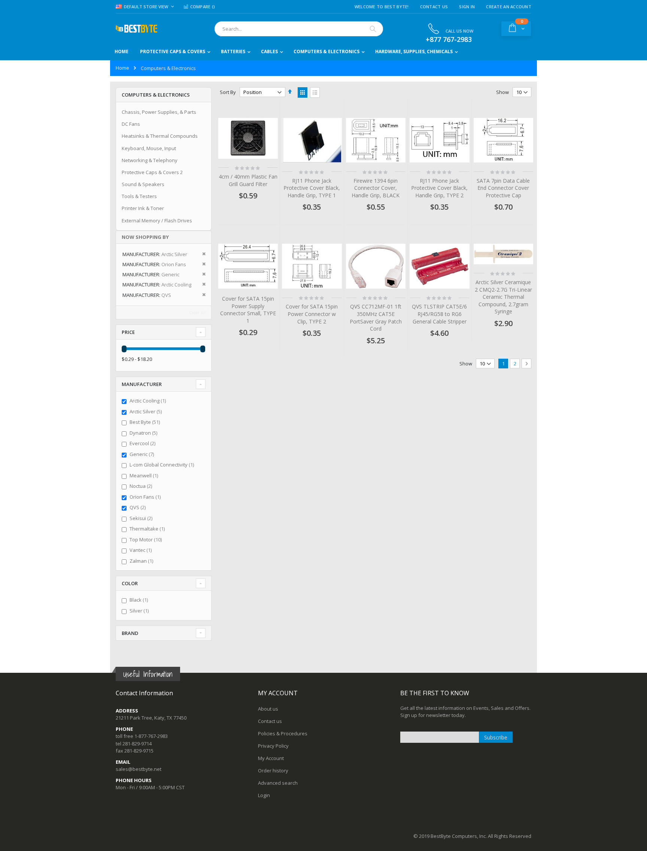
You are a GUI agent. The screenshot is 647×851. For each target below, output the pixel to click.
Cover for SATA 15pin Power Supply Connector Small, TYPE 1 (248, 309)
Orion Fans (146, 496)
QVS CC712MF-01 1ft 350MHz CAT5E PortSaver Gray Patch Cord (376, 317)
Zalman (142, 560)
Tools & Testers (139, 196)
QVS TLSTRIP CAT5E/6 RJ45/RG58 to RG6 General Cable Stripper (439, 314)
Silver (140, 610)
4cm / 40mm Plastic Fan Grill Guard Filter (248, 180)
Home (122, 67)
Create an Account (508, 6)
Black (140, 599)
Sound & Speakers (143, 184)
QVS (139, 507)
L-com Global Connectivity (163, 464)
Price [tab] (128, 332)
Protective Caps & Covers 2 (152, 172)
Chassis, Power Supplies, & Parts (159, 112)
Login (264, 795)
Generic (143, 454)
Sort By (228, 92)
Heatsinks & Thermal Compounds (160, 136)
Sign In (467, 6)
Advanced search (278, 782)
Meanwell (145, 475)
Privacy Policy (273, 745)
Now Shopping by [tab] (145, 237)
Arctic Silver (147, 411)
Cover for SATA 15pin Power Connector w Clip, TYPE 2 (312, 314)
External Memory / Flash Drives (157, 220)
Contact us (270, 721)
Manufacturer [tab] (142, 384)
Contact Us (434, 6)
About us (268, 708)
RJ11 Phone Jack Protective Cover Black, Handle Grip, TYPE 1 (311, 188)
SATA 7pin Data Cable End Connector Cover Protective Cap (503, 188)
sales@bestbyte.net (138, 769)
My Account (271, 758)
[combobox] (299, 28)
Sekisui (142, 518)
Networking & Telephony (149, 160)
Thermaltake (148, 528)
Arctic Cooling (149, 400)
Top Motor (147, 539)
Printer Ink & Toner (143, 208)
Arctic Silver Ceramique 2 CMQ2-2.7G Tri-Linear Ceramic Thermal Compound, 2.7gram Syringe (503, 297)
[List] (315, 92)
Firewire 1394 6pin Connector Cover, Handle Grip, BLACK (376, 188)
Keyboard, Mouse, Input (149, 148)
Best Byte (146, 422)
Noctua (142, 486)
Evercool (143, 443)
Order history (273, 770)
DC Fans (131, 124)
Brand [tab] (130, 633)
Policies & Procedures (282, 733)
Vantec (142, 550)
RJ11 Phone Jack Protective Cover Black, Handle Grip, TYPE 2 (439, 188)
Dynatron (144, 432)
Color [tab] (130, 583)
